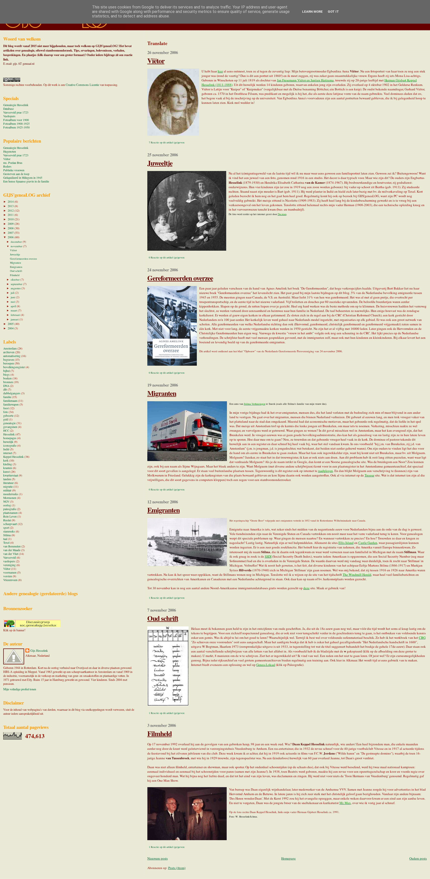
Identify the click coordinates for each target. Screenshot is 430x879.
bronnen (8, 382)
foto (5, 412)
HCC (6, 430)
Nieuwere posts (157, 858)
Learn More (312, 11)
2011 (11, 215)
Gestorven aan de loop (16, 174)
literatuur (8, 483)
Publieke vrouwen (13, 170)
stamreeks (9, 531)
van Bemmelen (12, 546)
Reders (7, 166)
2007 (11, 232)
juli (13, 292)
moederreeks (10, 494)
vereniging (9, 565)
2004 (11, 328)
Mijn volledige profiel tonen (19, 689)
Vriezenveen (10, 580)
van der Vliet (10, 554)
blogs (6, 374)
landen (7, 479)
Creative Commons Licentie (82, 85)
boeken (7, 378)
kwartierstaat (10, 475)
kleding (7, 464)
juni (13, 297)
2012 (11, 210)
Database (8, 109)
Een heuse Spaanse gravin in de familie (26, 181)
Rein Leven (10, 516)
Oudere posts (418, 858)
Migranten (161, 393)
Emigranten (163, 510)
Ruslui (7, 520)
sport (6, 527)
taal (5, 539)
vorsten (7, 576)
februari (16, 315)
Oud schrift (162, 618)
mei (13, 301)
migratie (8, 486)
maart (14, 310)
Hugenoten (9, 151)
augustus (16, 288)
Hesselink (9, 434)
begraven (8, 359)
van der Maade (11, 550)
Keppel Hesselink (13, 457)
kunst (6, 471)
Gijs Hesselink (39, 650)
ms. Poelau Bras (12, 163)
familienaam (10, 401)
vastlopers (9, 561)
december (17, 241)
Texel (6, 542)
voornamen (9, 572)
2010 (11, 219)
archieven (8, 352)
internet (7, 453)
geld (5, 419)
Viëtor (155, 60)
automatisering (11, 356)
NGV (6, 501)
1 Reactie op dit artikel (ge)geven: (167, 597)
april (14, 306)
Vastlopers (9, 116)
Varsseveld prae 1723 (15, 112)
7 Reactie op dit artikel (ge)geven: (167, 142)
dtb (5, 389)
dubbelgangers (11, 393)
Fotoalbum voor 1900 (16, 120)
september (17, 284)
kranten (7, 468)
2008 (11, 228)
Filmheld (159, 733)
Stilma (7, 535)
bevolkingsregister (14, 367)
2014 (11, 201)
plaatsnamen (10, 513)
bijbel (6, 371)
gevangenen (10, 427)
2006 (11, 237)
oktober (15, 279)
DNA (6, 386)
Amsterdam (10, 348)
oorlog (7, 505)
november (17, 246)
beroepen (8, 363)
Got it (333, 11)
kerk (5, 460)
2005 (11, 324)
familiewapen (11, 404)
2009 (11, 224)
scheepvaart (10, 524)
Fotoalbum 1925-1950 (16, 127)
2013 (11, 206)
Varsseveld (9, 557)
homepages (9, 438)
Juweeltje (159, 163)
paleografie (9, 509)
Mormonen (9, 498)
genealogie (9, 423)
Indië (6, 449)
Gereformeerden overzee (180, 278)
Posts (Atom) (176, 868)
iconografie (9, 445)
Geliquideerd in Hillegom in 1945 (22, 177)
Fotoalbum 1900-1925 (16, 123)
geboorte (8, 415)
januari (15, 319)
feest (6, 408)
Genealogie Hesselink (15, 105)
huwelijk (8, 442)
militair (7, 490)
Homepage (288, 858)
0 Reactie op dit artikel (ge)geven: (167, 257)
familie (7, 397)
